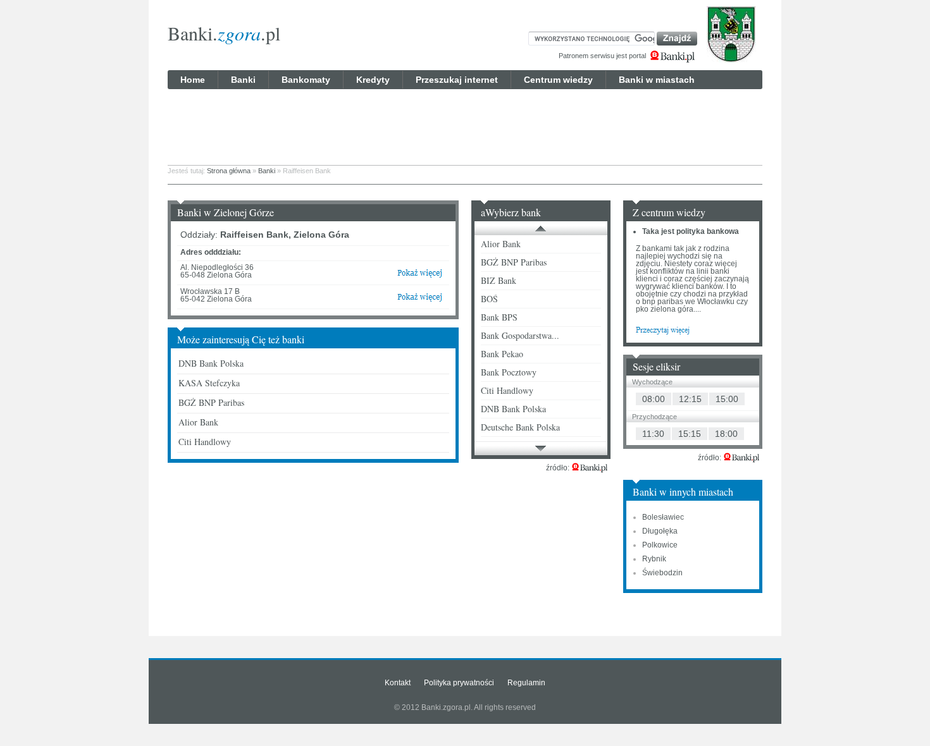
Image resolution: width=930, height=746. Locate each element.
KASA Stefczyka (209, 383)
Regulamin (526, 682)
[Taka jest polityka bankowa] (663, 329)
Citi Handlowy (204, 442)
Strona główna (229, 170)
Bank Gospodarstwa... (520, 335)
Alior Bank (198, 422)
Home (192, 80)
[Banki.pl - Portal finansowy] (589, 468)
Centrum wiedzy (558, 80)
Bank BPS (499, 317)
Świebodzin (662, 572)
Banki (243, 80)
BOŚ (489, 299)
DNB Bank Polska (211, 363)
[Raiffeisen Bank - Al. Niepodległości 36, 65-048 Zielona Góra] (420, 275)
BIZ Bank (498, 280)
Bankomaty (306, 80)
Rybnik (654, 558)
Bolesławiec (663, 517)
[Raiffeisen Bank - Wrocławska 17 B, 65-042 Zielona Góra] (420, 299)
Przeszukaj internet (457, 80)
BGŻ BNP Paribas (211, 402)
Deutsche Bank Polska (520, 427)
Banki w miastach (657, 80)
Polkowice (660, 545)
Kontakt (398, 682)
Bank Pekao (502, 354)
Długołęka (660, 531)
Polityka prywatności (459, 682)
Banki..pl (224, 33)
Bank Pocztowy (508, 372)
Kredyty (373, 80)
